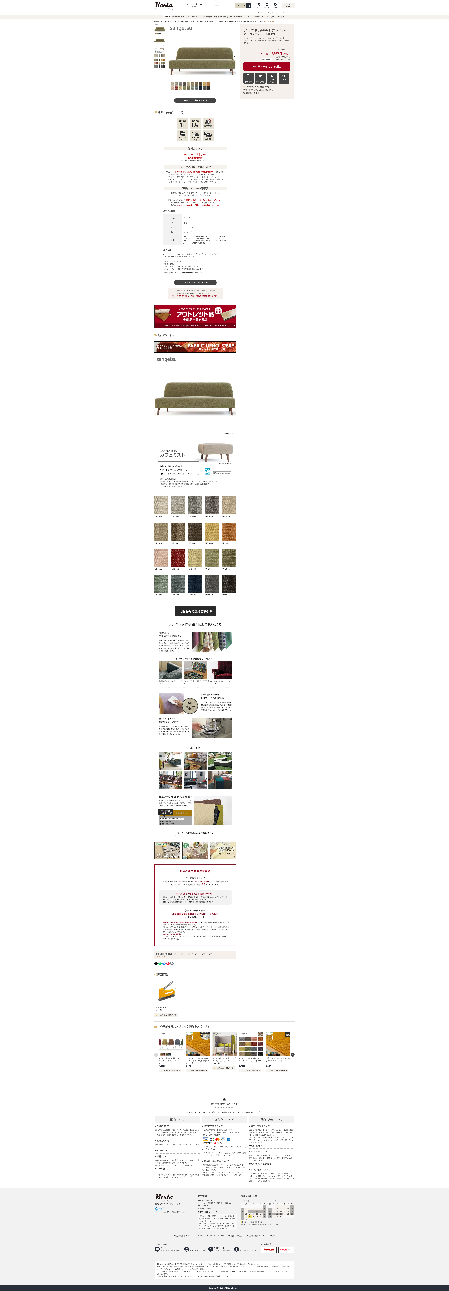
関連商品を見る (252, 93)
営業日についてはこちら (195, 282)
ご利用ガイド (283, 81)
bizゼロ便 (188, 1177)
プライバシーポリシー (196, 1236)
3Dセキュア (211, 1155)
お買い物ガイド (195, 1112)
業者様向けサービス (231, 1112)
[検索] (248, 5)
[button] (194, 5)
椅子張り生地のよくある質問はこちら (259, 90)
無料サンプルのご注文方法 (261, 1164)
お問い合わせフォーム (208, 1212)
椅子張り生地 (235, 21)
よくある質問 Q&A (212, 1112)
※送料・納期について (282, 59)
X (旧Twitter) (219, 1248)
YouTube (164, 1248)
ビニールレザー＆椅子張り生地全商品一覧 (212, 21)
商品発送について (163, 1151)
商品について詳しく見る (194, 100)
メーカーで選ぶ (248, 21)
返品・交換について (258, 1146)
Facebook (244, 1248)
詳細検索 (240, 5)
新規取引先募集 (254, 1236)
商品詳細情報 (187, 272)
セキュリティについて (217, 1236)
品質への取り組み (237, 1236)
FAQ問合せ (272, 81)
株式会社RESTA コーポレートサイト (168, 1204)
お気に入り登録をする (260, 81)
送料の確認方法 (162, 1169)
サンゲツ (259, 21)
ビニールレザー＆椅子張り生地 (183, 21)
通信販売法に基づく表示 (253, 1112)
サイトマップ (270, 1236)
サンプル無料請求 (248, 81)
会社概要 (179, 1236)
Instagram (194, 1248)
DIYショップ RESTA (161, 21)
